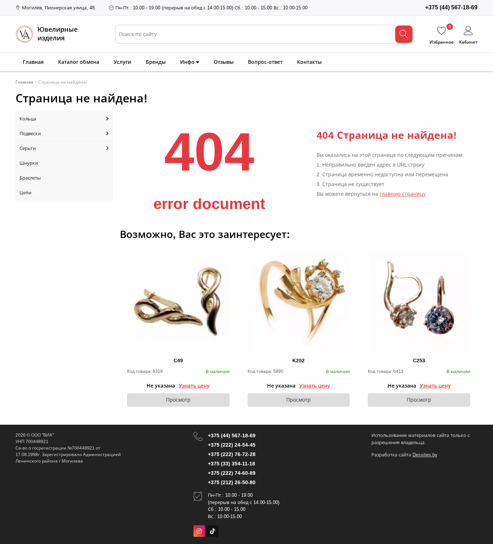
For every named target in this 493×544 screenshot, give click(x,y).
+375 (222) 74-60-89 (232, 473)
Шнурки (28, 163)
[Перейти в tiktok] (212, 531)
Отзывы (224, 62)
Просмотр (178, 400)
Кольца (27, 118)
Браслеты (30, 178)
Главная (33, 62)
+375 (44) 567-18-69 (232, 435)
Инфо (188, 62)
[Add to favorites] (224, 256)
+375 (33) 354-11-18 (231, 463)
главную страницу (403, 194)
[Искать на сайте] (404, 34)
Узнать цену (194, 386)
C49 (178, 360)
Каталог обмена (78, 62)
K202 (298, 360)
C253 (419, 360)
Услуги (122, 62)
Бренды (156, 62)
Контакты (309, 62)
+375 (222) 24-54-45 (232, 445)
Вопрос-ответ (265, 62)
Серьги (27, 148)
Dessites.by (425, 454)
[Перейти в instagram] (199, 531)
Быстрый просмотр (178, 302)
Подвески (30, 133)
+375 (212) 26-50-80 (232, 482)
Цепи (25, 192)
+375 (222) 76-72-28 (232, 454)
